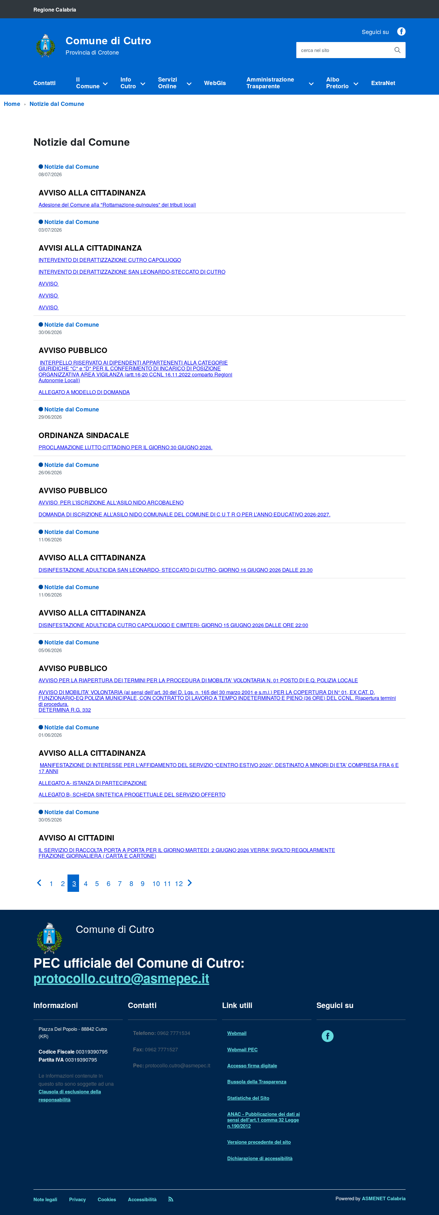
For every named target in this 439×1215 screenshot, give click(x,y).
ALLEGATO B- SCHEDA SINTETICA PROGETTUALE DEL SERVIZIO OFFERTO (132, 794)
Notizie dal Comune (57, 103)
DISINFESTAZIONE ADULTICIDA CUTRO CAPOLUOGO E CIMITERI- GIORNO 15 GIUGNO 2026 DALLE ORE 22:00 (173, 625)
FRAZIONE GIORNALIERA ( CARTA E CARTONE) (97, 855)
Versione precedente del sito (259, 1141)
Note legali (45, 1199)
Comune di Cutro (108, 45)
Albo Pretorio (337, 82)
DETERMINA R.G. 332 (65, 709)
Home (12, 103)
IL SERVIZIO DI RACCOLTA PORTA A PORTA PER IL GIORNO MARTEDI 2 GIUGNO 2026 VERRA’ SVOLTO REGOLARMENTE (187, 850)
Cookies (107, 1199)
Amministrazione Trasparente (270, 82)
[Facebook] (401, 31)
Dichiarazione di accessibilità (259, 1158)
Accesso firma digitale (252, 1065)
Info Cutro (128, 82)
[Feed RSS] (170, 1199)
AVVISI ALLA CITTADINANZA (90, 247)
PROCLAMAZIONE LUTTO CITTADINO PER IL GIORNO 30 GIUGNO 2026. (125, 447)
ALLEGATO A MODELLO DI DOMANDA (84, 392)
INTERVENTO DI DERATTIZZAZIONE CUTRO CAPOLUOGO (110, 259)
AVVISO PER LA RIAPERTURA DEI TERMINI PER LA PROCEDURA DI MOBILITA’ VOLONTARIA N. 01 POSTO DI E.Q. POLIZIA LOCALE (198, 680)
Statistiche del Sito (248, 1097)
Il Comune (88, 82)
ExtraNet (383, 83)
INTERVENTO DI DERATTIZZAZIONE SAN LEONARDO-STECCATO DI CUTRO (132, 271)
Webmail (236, 1033)
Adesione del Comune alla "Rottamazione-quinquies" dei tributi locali (117, 204)
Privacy (77, 1199)
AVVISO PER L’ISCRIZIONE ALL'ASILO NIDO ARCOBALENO (111, 502)
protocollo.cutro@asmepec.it (121, 978)
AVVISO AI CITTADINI (76, 837)
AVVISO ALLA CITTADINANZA (92, 192)
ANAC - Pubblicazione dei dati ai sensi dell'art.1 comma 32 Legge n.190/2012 (263, 1119)
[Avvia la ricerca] (398, 50)
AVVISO (49, 283)
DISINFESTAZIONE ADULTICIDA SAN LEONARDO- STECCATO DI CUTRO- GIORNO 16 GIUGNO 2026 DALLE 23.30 (176, 569)
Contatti (44, 83)
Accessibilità (142, 1199)
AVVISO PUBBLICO (73, 350)
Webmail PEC (242, 1049)
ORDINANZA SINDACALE (84, 435)
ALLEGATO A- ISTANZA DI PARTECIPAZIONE (93, 783)
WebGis (215, 83)
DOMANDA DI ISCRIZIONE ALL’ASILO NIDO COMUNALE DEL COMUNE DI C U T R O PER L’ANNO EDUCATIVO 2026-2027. (184, 514)
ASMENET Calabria (384, 1198)
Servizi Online (167, 82)
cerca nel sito (315, 50)
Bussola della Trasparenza (256, 1081)
